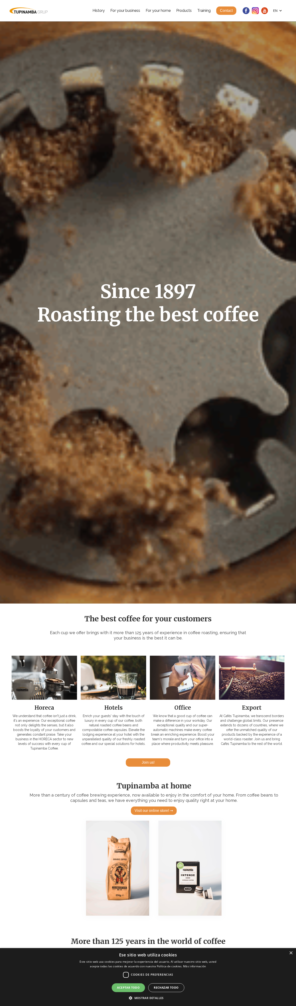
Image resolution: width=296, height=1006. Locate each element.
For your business (125, 10)
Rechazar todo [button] (166, 988)
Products (184, 10)
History (98, 10)
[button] (277, 11)
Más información (194, 966)
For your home (158, 10)
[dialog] (148, 977)
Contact (226, 11)
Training (204, 10)
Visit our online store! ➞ (154, 811)
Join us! (148, 762)
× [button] (291, 953)
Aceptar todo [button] (128, 988)
